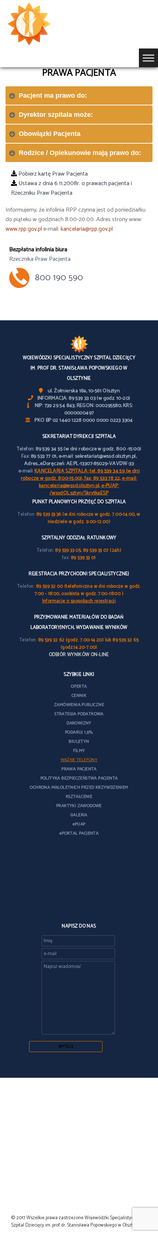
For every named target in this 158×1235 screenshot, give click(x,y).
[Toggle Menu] (148, 57)
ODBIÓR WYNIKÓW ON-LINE (79, 655)
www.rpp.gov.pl (24, 229)
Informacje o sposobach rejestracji (79, 601)
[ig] (79, 907)
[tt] (79, 872)
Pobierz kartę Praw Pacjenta (52, 174)
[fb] (79, 854)
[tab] (79, 95)
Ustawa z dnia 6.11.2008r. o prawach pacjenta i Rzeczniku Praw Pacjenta (71, 188)
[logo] (40, 24)
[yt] (79, 890)
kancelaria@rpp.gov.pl (87, 229)
